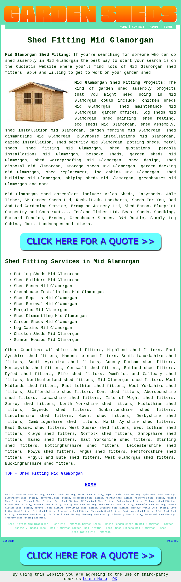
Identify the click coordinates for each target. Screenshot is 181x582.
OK (114, 579)
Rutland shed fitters (148, 368)
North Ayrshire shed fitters (138, 422)
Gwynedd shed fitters (60, 410)
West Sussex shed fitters (99, 427)
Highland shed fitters (133, 350)
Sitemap (8, 541)
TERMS (168, 27)
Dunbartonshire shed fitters (136, 410)
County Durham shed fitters (139, 362)
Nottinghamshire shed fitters (82, 445)
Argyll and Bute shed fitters (63, 457)
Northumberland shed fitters (60, 380)
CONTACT (138, 27)
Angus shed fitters (102, 451)
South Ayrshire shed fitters (63, 362)
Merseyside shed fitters (33, 368)
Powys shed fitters (51, 451)
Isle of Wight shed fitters (139, 398)
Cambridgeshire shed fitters (62, 422)
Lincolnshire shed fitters (38, 416)
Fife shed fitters (80, 374)
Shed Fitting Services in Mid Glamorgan (72, 261)
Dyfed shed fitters (28, 374)
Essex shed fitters (51, 439)
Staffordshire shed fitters (59, 392)
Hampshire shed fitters (89, 356)
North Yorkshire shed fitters (96, 404)
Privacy (172, 541)
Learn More (95, 579)
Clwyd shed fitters (51, 433)
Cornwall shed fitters (93, 368)
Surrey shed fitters (29, 404)
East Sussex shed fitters (34, 427)
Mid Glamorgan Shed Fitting (36, 54)
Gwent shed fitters (104, 416)
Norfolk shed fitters (106, 433)
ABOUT (154, 27)
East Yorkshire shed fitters (115, 439)
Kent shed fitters (118, 392)
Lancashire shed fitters (70, 398)
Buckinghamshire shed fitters (39, 463)
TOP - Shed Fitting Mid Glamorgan (44, 473)
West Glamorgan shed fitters (139, 457)
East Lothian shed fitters (93, 386)
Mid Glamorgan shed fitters (129, 380)
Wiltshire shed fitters (73, 350)
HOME (123, 27)
